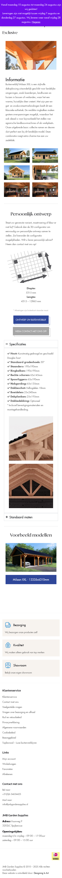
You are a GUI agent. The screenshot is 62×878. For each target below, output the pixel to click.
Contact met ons (10, 701)
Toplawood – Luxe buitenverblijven (19, 742)
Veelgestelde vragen (12, 707)
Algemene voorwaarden (14, 727)
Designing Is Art (41, 872)
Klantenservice (9, 696)
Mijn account (9, 758)
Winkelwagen (9, 763)
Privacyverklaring (10, 722)
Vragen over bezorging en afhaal (18, 712)
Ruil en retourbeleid (11, 717)
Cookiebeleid (8, 732)
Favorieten (7, 769)
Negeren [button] (36, 21)
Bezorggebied (9, 737)
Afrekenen (7, 774)
